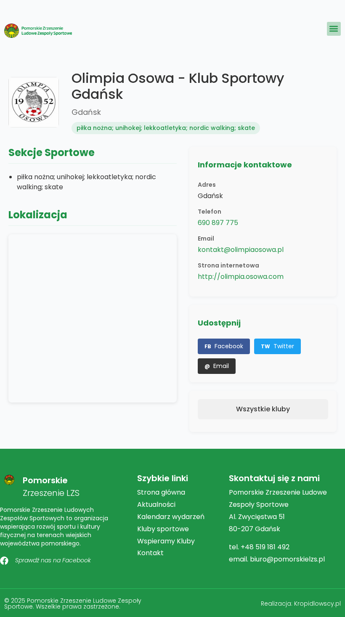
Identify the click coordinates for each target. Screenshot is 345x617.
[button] (334, 29)
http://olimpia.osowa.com (241, 276)
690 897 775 (218, 223)
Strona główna (161, 492)
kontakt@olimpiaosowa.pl (241, 249)
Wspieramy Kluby (166, 541)
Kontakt (150, 553)
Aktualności (156, 504)
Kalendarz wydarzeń (170, 517)
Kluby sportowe (163, 529)
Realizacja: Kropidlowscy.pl (301, 603)
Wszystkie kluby (263, 409)
